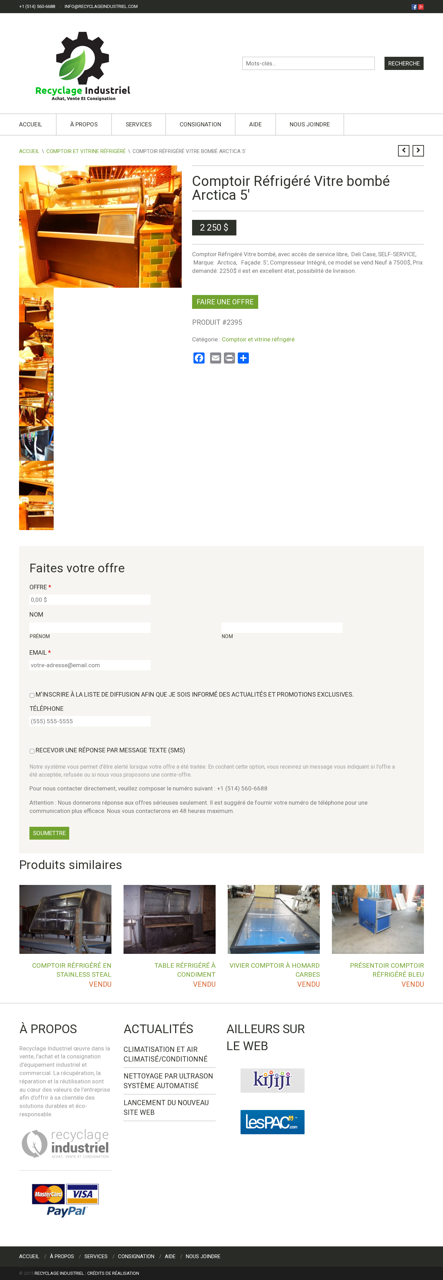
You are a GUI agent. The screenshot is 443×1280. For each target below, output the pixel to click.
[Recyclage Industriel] (88, 63)
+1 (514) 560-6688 (37, 6)
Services (139, 124)
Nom (36, 614)
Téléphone (46, 708)
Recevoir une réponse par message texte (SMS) (110, 750)
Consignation (200, 124)
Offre (40, 587)
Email (40, 652)
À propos (84, 124)
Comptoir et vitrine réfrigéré (86, 151)
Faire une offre (225, 302)
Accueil (30, 124)
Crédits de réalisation (113, 1273)
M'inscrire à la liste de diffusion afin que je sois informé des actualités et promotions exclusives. (195, 694)
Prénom (40, 636)
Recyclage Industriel (59, 1273)
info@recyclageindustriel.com (101, 6)
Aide (255, 124)
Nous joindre (310, 124)
